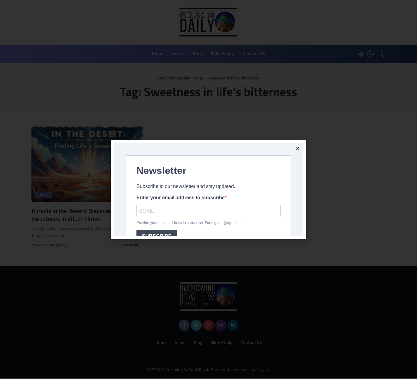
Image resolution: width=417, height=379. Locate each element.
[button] (298, 148)
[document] (208, 189)
